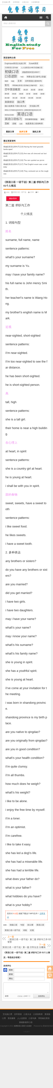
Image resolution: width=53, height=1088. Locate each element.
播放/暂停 (13, 198)
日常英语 (16, 2)
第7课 (28, 94)
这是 (20, 123)
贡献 (7, 123)
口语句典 (32, 1018)
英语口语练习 (13, 118)
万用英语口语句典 (11, 68)
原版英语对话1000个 (31, 72)
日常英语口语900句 (33, 81)
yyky (7, 192)
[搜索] (47, 17)
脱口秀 (21, 102)
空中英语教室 (12, 89)
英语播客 (11, 1018)
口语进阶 (11, 76)
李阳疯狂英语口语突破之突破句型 (24, 85)
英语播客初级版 (31, 119)
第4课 (7, 94)
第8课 (35, 94)
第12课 (23, 98)
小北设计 (26, 1032)
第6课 (21, 94)
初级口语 (12, 72)
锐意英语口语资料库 (34, 124)
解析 (42, 119)
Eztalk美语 (33, 63)
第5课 (14, 94)
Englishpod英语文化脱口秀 (15, 63)
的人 (41, 85)
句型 (22, 77)
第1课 (26, 90)
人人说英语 (22, 1018)
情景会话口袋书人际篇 (36, 77)
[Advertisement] (26, 1061)
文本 (20, 81)
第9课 (42, 94)
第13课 (30, 98)
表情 (6, 996)
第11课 (15, 98)
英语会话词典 (9, 115)
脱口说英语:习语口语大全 (15, 106)
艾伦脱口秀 (6, 2)
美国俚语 (9, 102)
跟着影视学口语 (25, 1022)
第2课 (33, 90)
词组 (25, 930)
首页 (5, 17)
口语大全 (25, 2)
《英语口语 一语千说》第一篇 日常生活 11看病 (23, 947)
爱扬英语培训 (48, 1026)
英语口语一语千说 (19, 192)
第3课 (40, 90)
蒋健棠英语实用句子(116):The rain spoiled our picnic (23, 160)
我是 (12, 81)
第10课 (7, 98)
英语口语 (25, 114)
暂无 (7, 85)
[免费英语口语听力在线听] (26, 9)
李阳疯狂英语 (44, 1018)
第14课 (38, 98)
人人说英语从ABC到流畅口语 (31, 68)
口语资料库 (35, 2)
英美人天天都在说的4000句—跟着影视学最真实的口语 (23, 110)
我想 (6, 81)
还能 (14, 123)
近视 (32, 930)
